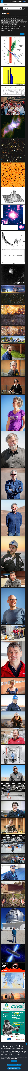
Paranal (3, 24)
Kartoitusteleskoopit (6, 30)
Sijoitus (21, 34)
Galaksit (20, 20)
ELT (9, 18)
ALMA (18, 16)
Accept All (14, 1061)
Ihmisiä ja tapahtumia (12, 24)
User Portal (19, 1)
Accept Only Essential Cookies (14, 1064)
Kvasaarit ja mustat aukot (19, 26)
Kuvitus (12, 22)
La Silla (17, 22)
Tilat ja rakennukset (6, 26)
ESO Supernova (15, 18)
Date (26, 34)
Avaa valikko (5, 5)
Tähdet (18, 28)
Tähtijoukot (12, 28)
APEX (21, 16)
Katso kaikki (4, 16)
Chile (25, 16)
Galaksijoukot (5, 22)
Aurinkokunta (4, 28)
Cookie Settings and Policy (14, 1068)
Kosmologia (4, 18)
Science (14, 1)
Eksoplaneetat (4, 20)
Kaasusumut (23, 22)
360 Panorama (11, 16)
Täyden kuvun (13, 20)
